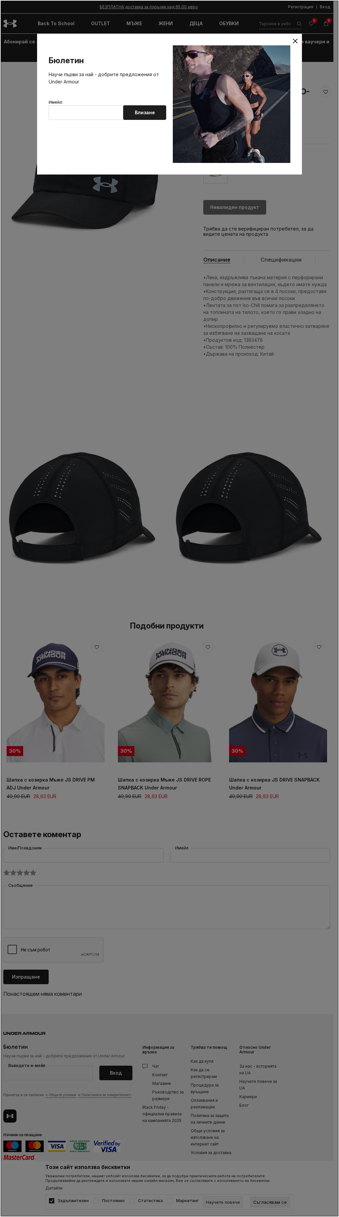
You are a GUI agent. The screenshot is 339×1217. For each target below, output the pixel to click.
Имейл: (56, 102)
